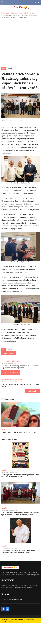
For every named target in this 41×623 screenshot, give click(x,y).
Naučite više (10, 621)
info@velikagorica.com (13, 599)
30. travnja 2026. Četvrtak (26, 13)
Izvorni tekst (9, 353)
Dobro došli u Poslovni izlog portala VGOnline (18, 432)
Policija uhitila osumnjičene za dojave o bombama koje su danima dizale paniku (20, 367)
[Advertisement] (20, 41)
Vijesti (13, 13)
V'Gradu (9, 68)
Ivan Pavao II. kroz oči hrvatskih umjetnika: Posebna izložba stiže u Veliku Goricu (18, 552)
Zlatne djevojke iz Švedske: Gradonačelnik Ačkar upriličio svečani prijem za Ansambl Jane (20, 514)
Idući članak (32, 391)
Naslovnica (5, 13)
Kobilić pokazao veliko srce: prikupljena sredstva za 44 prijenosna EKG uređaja (20, 476)
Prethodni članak (11, 372)
